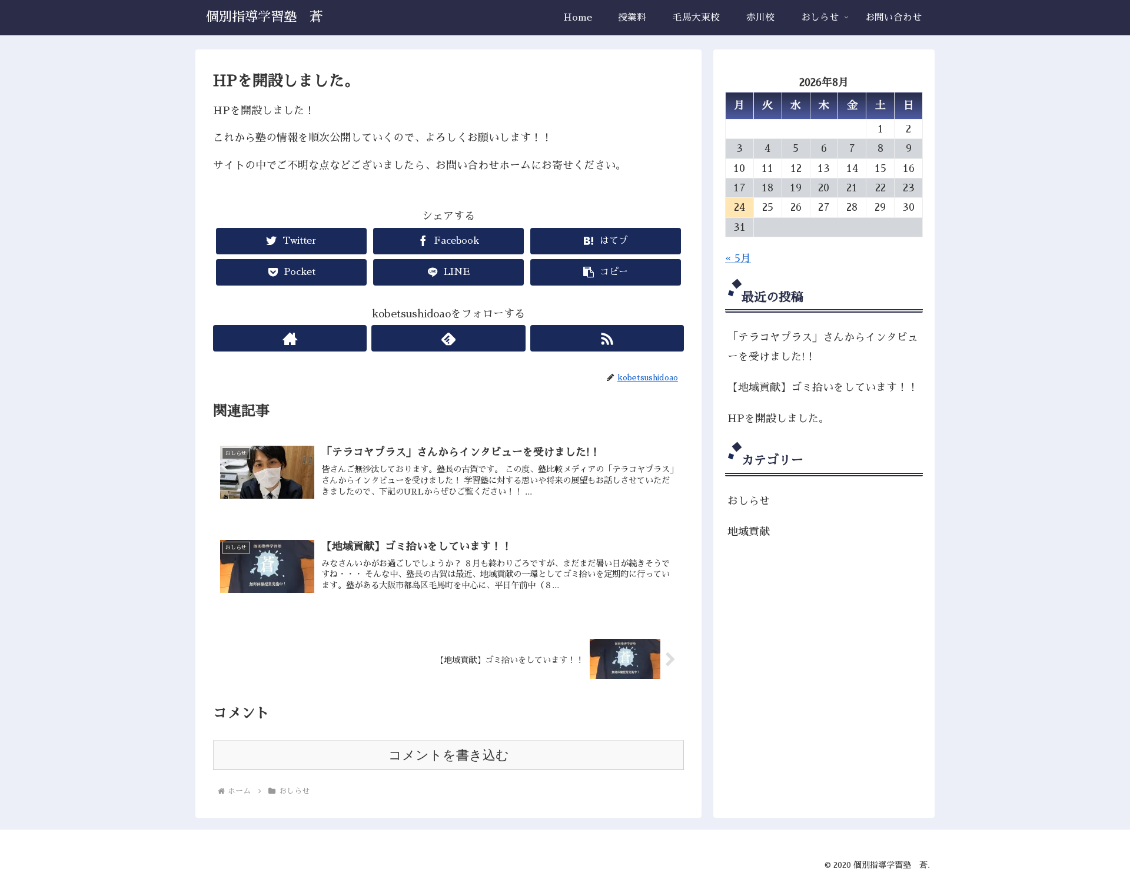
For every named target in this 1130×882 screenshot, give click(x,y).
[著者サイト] (290, 338)
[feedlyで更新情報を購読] (448, 338)
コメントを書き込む (448, 755)
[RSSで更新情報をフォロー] (607, 338)
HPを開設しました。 (778, 418)
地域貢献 (748, 531)
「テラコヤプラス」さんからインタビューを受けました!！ (822, 347)
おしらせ (748, 501)
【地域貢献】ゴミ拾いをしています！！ (822, 387)
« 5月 (738, 258)
